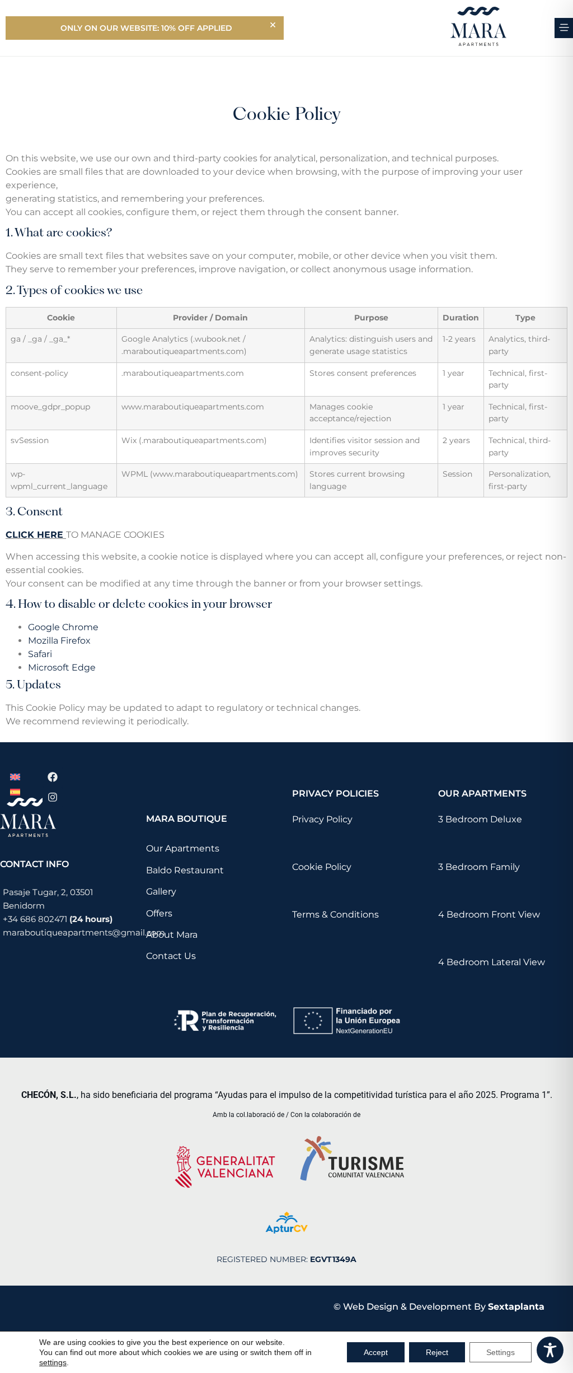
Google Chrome (63, 627)
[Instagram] (53, 797)
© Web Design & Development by (439, 1306)
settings (53, 1362)
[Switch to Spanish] (15, 791)
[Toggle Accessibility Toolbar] (550, 1350)
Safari (40, 654)
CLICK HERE (34, 534)
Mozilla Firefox (59, 640)
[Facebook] (53, 777)
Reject (437, 1352)
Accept (376, 1352)
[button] (564, 28)
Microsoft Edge (62, 667)
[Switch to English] (15, 776)
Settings (500, 1352)
